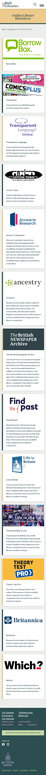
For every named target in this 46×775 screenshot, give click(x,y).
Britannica (10, 635)
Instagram (8, 744)
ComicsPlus (11, 100)
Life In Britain (12, 480)
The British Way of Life (16, 531)
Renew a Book (7, 724)
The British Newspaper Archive (20, 354)
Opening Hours (8, 722)
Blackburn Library (10, 4)
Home (4, 29)
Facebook (3, 744)
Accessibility (24, 770)
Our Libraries (8, 712)
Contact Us (32, 724)
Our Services (11, 29)
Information (7, 715)
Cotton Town (12, 190)
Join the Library (25, 722)
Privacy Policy (6, 770)
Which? (9, 680)
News (20, 724)
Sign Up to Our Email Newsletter (23, 733)
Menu (42, 4)
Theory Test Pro (13, 584)
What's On (23, 715)
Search (35, 4)
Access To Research (15, 235)
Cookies (15, 770)
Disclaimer (33, 770)
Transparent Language (16, 142)
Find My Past (12, 420)
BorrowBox (11, 64)
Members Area (26, 712)
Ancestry (10, 298)
